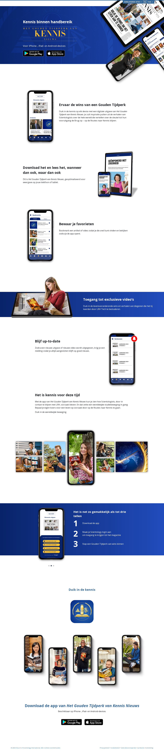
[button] (49, 565)
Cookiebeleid (115, 748)
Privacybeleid (104, 748)
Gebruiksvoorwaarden (128, 748)
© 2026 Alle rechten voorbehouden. (36, 748)
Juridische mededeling (145, 748)
